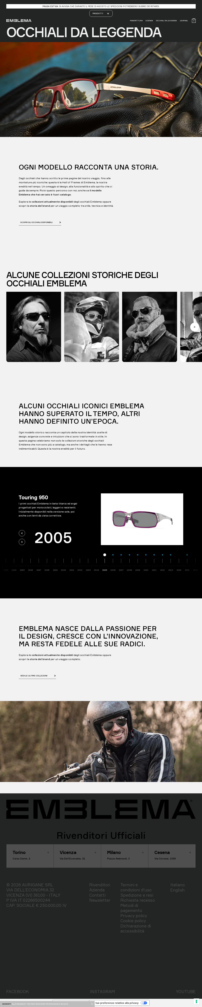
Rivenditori (99, 884)
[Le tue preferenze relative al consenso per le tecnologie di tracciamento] (196, 1001)
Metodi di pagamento (131, 908)
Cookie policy (133, 920)
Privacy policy (133, 915)
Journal (184, 21)
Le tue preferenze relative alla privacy (115, 1002)
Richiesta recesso (137, 900)
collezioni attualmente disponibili (52, 655)
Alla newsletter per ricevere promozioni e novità (40, 1004)
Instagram (102, 991)
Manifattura (136, 21)
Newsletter (99, 900)
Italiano (177, 884)
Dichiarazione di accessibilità (135, 928)
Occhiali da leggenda (166, 21)
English (177, 890)
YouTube (186, 991)
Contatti (97, 895)
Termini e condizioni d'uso (136, 887)
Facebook (17, 991)
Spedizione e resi (136, 895)
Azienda (149, 21)
